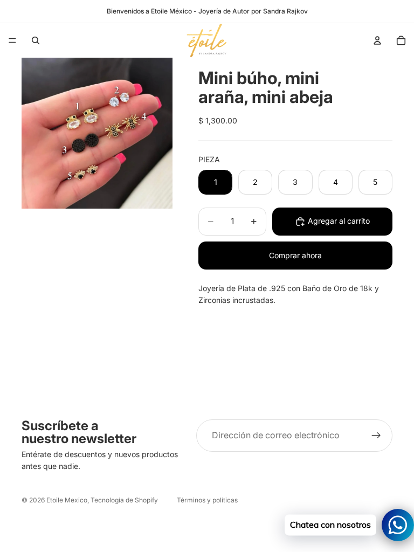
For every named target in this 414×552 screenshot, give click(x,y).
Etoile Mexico (66, 500)
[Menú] (12, 40)
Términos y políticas (207, 500)
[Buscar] (35, 40)
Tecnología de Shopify (124, 500)
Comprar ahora (295, 255)
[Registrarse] (376, 435)
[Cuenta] (377, 40)
